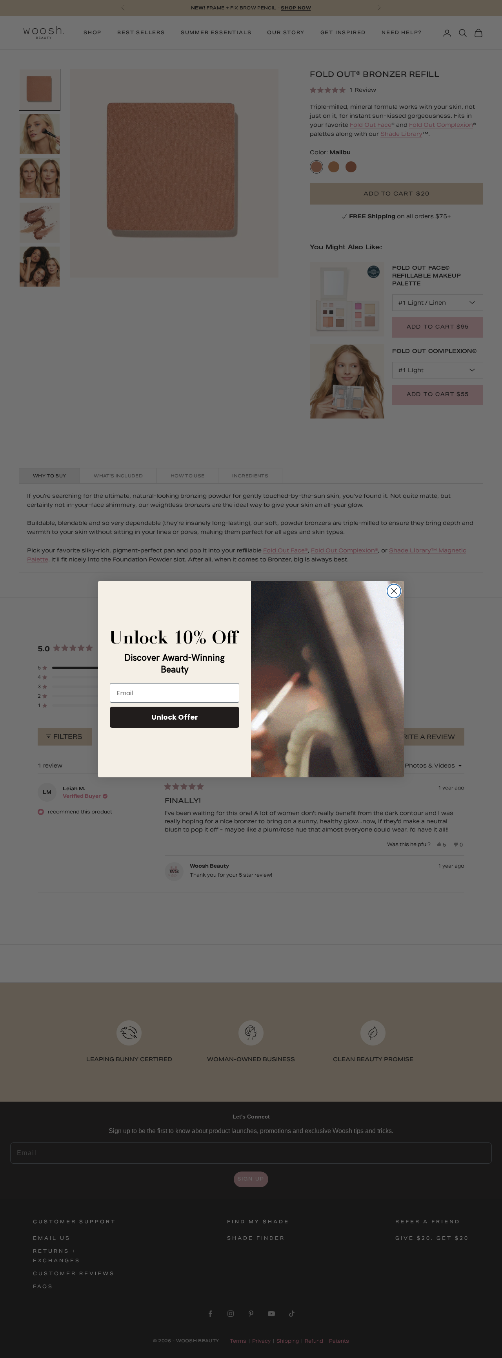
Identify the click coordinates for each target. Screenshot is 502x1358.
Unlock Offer (174, 717)
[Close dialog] (394, 591)
